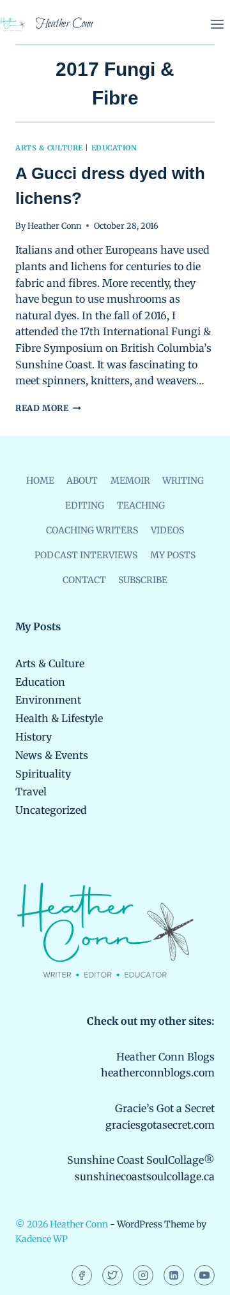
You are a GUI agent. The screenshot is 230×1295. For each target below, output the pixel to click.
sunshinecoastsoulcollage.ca (145, 1176)
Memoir (130, 480)
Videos (167, 530)
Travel (31, 791)
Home (40, 480)
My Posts (172, 555)
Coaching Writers (92, 530)
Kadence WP (41, 1239)
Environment (48, 699)
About (82, 480)
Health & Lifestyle (59, 718)
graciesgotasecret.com (160, 1124)
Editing (84, 505)
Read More (48, 408)
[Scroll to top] (198, 1276)
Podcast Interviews (85, 555)
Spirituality (43, 773)
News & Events (51, 755)
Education (114, 147)
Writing (183, 480)
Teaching (141, 505)
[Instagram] (143, 1275)
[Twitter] (112, 1275)
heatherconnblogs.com (158, 1072)
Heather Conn (54, 226)
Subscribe (142, 580)
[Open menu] (217, 24)
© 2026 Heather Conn (61, 1224)
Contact (84, 580)
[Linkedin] (174, 1275)
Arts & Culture (49, 147)
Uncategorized (51, 810)
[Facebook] (82, 1275)
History (33, 736)
